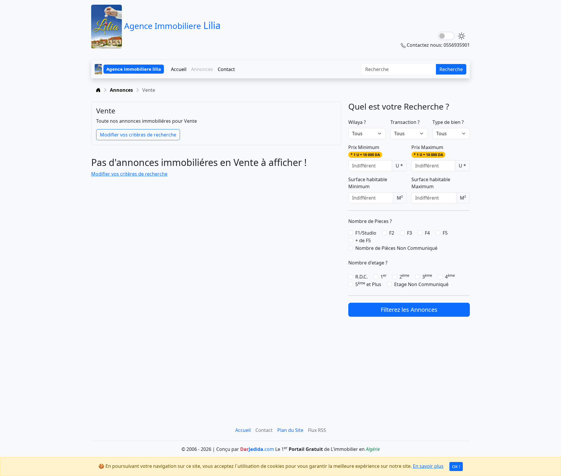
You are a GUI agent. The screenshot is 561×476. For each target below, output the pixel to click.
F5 (445, 233)
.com (257, 449)
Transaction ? (405, 122)
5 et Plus (368, 284)
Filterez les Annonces (409, 310)
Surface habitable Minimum (367, 183)
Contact (226, 69)
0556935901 (457, 45)
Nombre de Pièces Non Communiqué (396, 248)
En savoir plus (428, 466)
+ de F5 (363, 240)
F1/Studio (365, 233)
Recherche (451, 69)
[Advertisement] (409, 365)
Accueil (178, 69)
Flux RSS (317, 430)
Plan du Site (290, 430)
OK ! (456, 466)
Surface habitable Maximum (430, 183)
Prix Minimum (364, 150)
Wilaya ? (357, 122)
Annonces (121, 90)
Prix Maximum (427, 150)
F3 (409, 233)
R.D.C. (361, 277)
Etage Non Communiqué (421, 284)
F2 (391, 233)
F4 (427, 233)
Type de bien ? (448, 122)
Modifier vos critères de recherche (138, 134)
